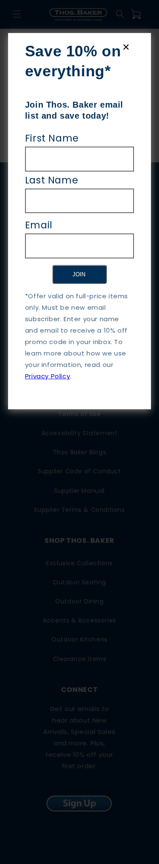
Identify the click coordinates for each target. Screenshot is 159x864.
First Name (52, 138)
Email (39, 225)
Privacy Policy (47, 376)
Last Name (51, 179)
